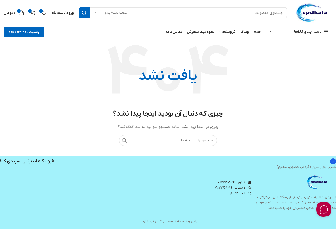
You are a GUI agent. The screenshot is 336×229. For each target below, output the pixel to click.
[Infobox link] (168, 161)
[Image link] (317, 182)
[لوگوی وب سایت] (312, 12)
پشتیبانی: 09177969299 (24, 32)
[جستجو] (84, 12)
